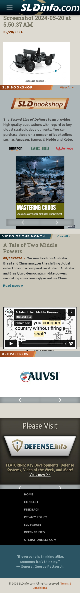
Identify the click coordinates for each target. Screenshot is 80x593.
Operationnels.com (40, 539)
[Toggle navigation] (9, 7)
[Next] (57, 222)
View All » (67, 87)
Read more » (13, 285)
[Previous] (23, 222)
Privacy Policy (35, 517)
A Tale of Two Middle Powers (30, 248)
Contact (31, 502)
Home (28, 494)
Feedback (31, 509)
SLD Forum (32, 524)
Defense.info (34, 532)
